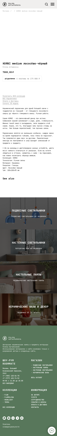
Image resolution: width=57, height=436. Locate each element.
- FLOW (5, 395)
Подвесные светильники (28, 210)
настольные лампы (28, 274)
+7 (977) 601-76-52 (11, 378)
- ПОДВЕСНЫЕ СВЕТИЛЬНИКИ (41, 365)
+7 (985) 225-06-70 (11, 376)
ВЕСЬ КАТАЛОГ (36, 378)
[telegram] (17, 418)
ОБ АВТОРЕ (35, 395)
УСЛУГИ (34, 397)
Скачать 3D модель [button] (10, 103)
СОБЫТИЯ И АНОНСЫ (38, 402)
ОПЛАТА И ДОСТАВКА (39, 405)
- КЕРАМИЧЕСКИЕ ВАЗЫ (40, 373)
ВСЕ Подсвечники (10, 99)
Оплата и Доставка (10, 101)
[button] (46, 4)
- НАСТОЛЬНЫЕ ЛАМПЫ (39, 368)
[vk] (13, 418)
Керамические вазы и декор (28, 306)
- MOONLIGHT (8, 400)
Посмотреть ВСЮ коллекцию (14, 96)
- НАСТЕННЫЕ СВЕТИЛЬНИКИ (41, 370)
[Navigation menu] (52, 4)
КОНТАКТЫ (35, 407)
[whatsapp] (4, 418)
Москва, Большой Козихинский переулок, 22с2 (12, 370)
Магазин (6, 11)
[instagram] (8, 418)
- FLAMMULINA (8, 397)
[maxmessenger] (21, 418)
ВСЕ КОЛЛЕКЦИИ (9, 407)
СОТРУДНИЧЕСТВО (37, 400)
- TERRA (6, 402)
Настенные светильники (28, 242)
